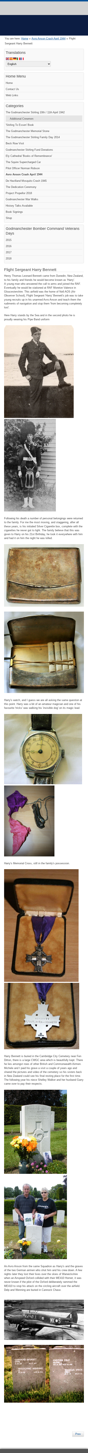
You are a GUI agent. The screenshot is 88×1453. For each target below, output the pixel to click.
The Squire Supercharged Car (23, 162)
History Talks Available (19, 205)
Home (24, 38)
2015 (8, 240)
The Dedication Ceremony (21, 187)
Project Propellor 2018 (19, 193)
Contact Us (12, 89)
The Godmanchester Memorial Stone (27, 131)
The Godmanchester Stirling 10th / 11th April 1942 (35, 112)
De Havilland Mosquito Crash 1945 (26, 180)
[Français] (22, 58)
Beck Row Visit (15, 143)
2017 (8, 252)
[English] (7, 58)
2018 (8, 258)
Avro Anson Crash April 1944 (48, 38)
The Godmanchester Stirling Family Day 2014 (33, 137)
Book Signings (14, 211)
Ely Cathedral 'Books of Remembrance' (29, 155)
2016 (8, 246)
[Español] (11, 58)
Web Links (12, 95)
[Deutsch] (15, 58)
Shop (9, 218)
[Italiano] (18, 58)
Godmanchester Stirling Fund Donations (29, 149)
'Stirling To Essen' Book (20, 124)
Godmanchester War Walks (22, 199)
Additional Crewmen (21, 118)
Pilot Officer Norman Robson (23, 168)
